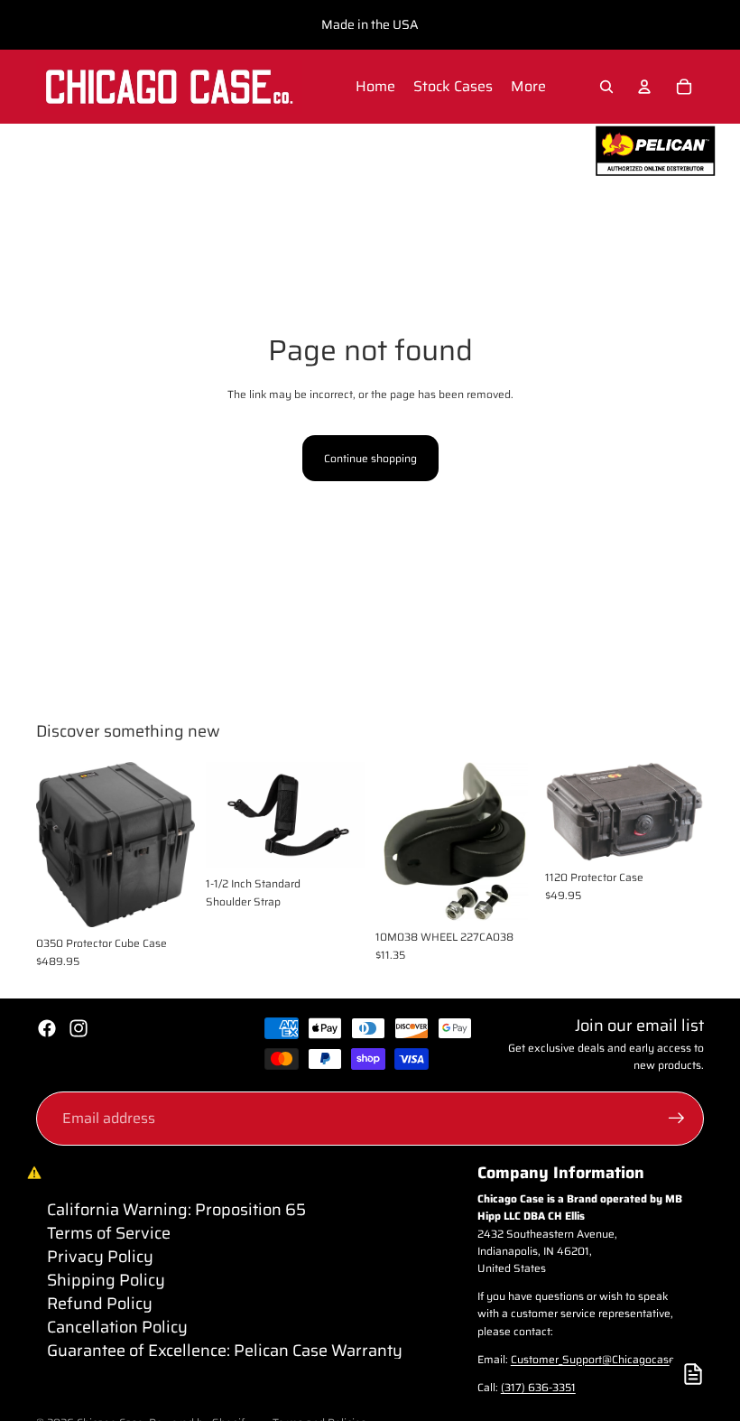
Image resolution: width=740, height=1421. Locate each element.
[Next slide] (175, 844)
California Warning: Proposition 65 (176, 1209)
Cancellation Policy (117, 1327)
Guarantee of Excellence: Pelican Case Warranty (224, 1350)
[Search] (606, 87)
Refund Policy (100, 1303)
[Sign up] (677, 1119)
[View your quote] (693, 1374)
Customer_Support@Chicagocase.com (605, 1359)
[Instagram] (78, 1028)
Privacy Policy (100, 1256)
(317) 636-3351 (538, 1387)
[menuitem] (528, 86)
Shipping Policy (106, 1280)
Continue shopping (370, 458)
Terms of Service (109, 1233)
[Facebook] (47, 1028)
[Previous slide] (56, 844)
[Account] (644, 87)
